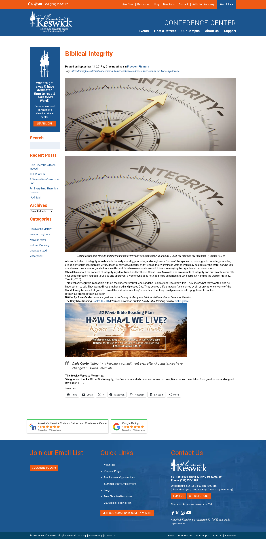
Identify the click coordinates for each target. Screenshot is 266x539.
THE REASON (37, 174)
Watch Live (226, 4)
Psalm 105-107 (101, 301)
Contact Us (187, 453)
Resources (143, 4)
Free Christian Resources (118, 496)
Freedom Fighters (138, 66)
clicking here (182, 301)
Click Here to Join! (44, 467)
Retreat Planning (39, 245)
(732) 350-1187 (189, 480)
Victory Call (36, 256)
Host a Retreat (165, 31)
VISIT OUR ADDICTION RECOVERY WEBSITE (127, 512)
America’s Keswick (47, 535)
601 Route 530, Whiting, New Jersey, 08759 (196, 476)
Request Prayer (113, 471)
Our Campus (190, 31)
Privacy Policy (95, 535)
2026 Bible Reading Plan (118, 502)
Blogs (107, 490)
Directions (169, 4)
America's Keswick (181, 519)
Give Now (128, 4)
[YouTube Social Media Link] (40, 4)
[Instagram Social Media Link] (35, 4)
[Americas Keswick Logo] (51, 21)
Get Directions (198, 495)
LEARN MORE (44, 123)
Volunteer (109, 464)
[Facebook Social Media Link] (28, 4)
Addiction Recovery (203, 4)
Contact (183, 4)
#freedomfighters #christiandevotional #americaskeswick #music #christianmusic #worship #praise (125, 71)
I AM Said (35, 197)
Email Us (178, 495)
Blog (156, 4)
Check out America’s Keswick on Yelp (192, 504)
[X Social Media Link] (31, 4)
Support (230, 31)
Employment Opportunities (119, 477)
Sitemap (82, 535)
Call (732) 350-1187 (56, 4)
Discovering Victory (41, 228)
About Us (212, 31)
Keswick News (38, 239)
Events (144, 31)
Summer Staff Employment (120, 483)
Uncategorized (38, 250)
